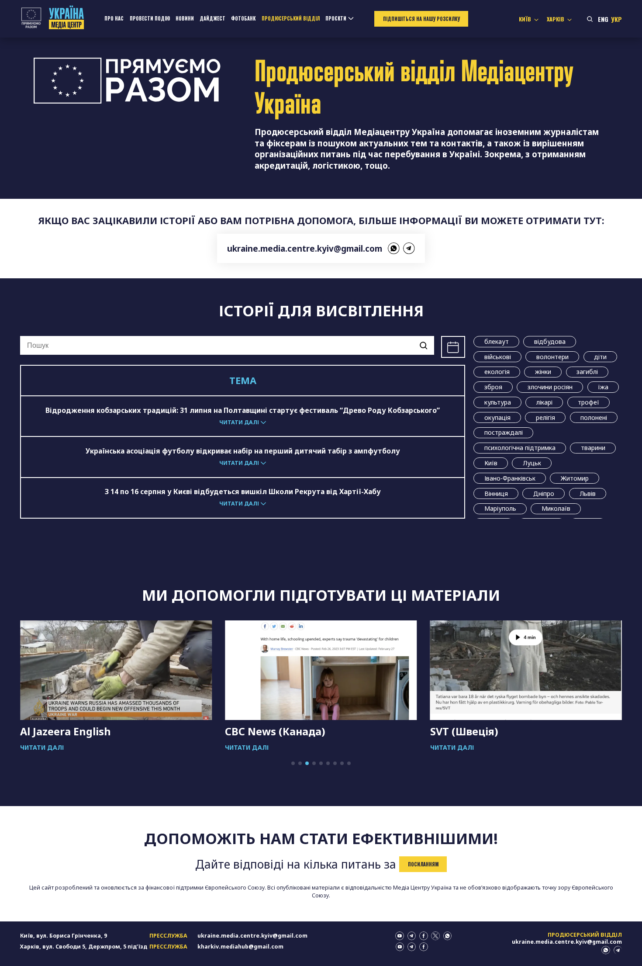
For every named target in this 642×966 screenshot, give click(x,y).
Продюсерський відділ (291, 18)
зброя (493, 387)
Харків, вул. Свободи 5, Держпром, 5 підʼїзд (83, 946)
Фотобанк (243, 18)
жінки (543, 371)
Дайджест (212, 18)
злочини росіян (550, 387)
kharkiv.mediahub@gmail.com (240, 946)
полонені (593, 417)
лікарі (544, 402)
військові (497, 357)
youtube (399, 935)
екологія (497, 371)
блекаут (496, 341)
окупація (497, 417)
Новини (185, 18)
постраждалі (503, 432)
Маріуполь (500, 508)
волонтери (552, 357)
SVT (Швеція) (464, 731)
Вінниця (496, 493)
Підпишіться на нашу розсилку (421, 18)
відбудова (550, 341)
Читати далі (42, 747)
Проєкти (335, 18)
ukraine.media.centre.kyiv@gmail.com (304, 248)
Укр (616, 19)
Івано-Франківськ (509, 478)
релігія (545, 417)
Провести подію (150, 18)
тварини (593, 447)
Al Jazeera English (65, 731)
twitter (435, 935)
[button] (293, 763)
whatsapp (394, 248)
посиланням (423, 864)
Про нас (114, 18)
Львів (588, 493)
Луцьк (532, 463)
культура (497, 402)
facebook (423, 935)
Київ (490, 463)
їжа (603, 387)
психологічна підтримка (520, 447)
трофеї (588, 402)
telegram (409, 248)
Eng (603, 19)
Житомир (575, 478)
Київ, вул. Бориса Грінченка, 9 (63, 935)
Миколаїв (556, 508)
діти (600, 357)
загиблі (587, 371)
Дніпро (543, 493)
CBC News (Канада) (275, 731)
